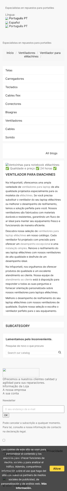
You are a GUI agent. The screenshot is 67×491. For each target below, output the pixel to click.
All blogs (54, 153)
